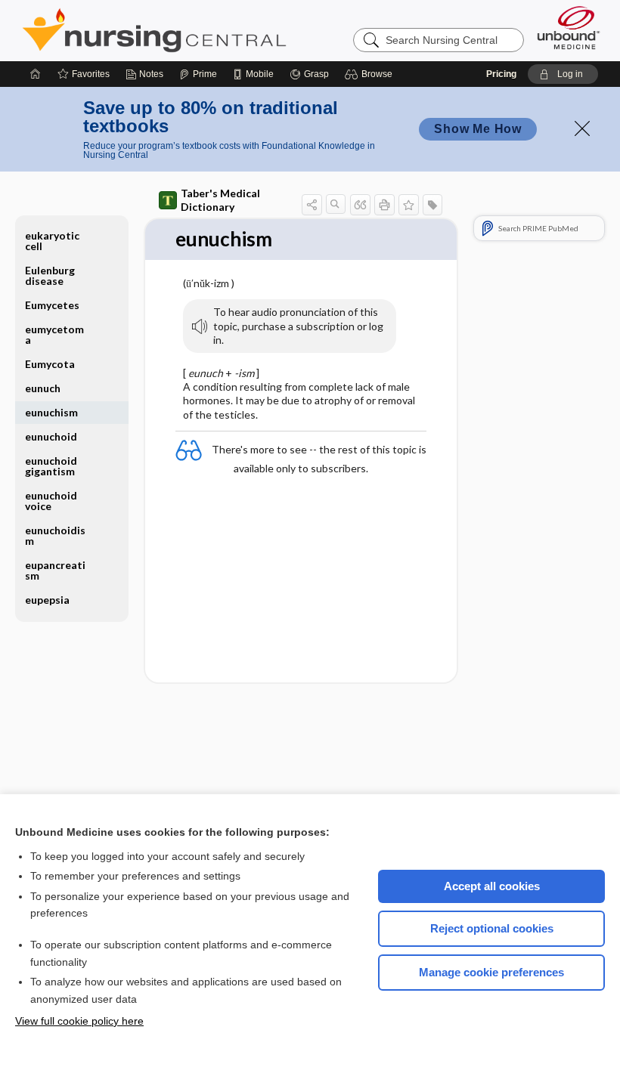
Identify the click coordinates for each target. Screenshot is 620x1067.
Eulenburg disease (50, 275)
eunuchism (51, 412)
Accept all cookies (492, 886)
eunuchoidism (55, 535)
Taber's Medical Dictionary (220, 200)
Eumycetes (52, 304)
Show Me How (478, 128)
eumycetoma (54, 334)
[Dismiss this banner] (582, 128)
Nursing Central (211, 30)
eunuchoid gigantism (51, 466)
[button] (371, 74)
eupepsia (47, 599)
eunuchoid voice (51, 500)
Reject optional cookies (491, 928)
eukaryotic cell (52, 240)
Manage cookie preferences (491, 972)
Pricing (501, 74)
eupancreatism (55, 570)
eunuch (42, 388)
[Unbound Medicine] (568, 27)
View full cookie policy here (79, 1021)
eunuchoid (51, 436)
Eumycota (50, 363)
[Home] (35, 74)
